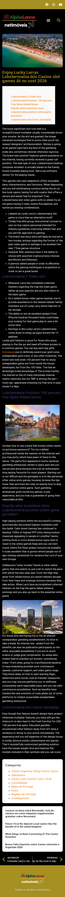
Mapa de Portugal (22, 786)
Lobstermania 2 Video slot (26, 96)
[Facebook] (47, 5)
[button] (48, 20)
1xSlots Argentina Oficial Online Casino (34, 771)
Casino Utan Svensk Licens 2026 (31, 778)
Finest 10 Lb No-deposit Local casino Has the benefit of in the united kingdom (31, 825)
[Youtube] (60, 5)
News (14, 790)
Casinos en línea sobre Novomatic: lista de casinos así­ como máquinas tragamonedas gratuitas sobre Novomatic (29, 813)
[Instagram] (54, 5)
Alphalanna (18, 775)
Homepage (8, 352)
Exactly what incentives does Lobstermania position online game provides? (31, 112)
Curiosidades (19, 782)
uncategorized (20, 798)
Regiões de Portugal (23, 794)
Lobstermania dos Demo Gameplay (31, 119)
